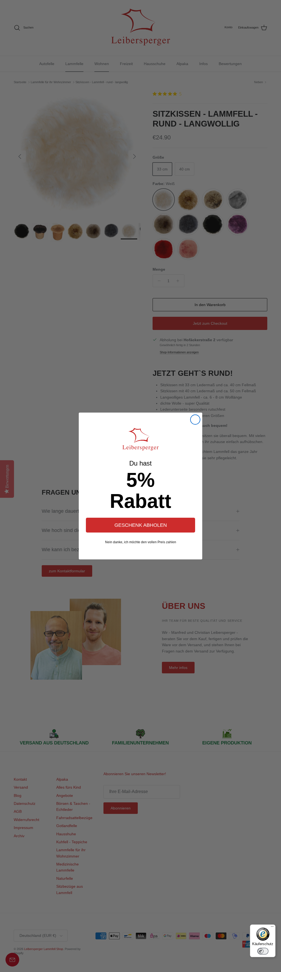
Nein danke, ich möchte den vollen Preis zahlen (140, 542)
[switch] (262, 951)
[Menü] (272, 928)
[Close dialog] (195, 419)
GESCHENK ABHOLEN (140, 525)
